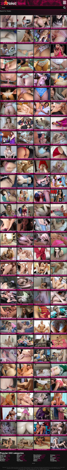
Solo (18, 458)
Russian (2, 460)
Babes (35, 460)
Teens (18, 459)
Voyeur (36, 459)
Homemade (37, 456)
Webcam (19, 455)
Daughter (2, 459)
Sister (18, 456)
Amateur (52, 455)
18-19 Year (3, 456)
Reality (52, 459)
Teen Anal (20, 460)
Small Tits (3, 455)
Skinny (2, 458)
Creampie (53, 458)
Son (51, 456)
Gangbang (53, 460)
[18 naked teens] (13, 5)
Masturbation (37, 455)
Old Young (37, 458)
